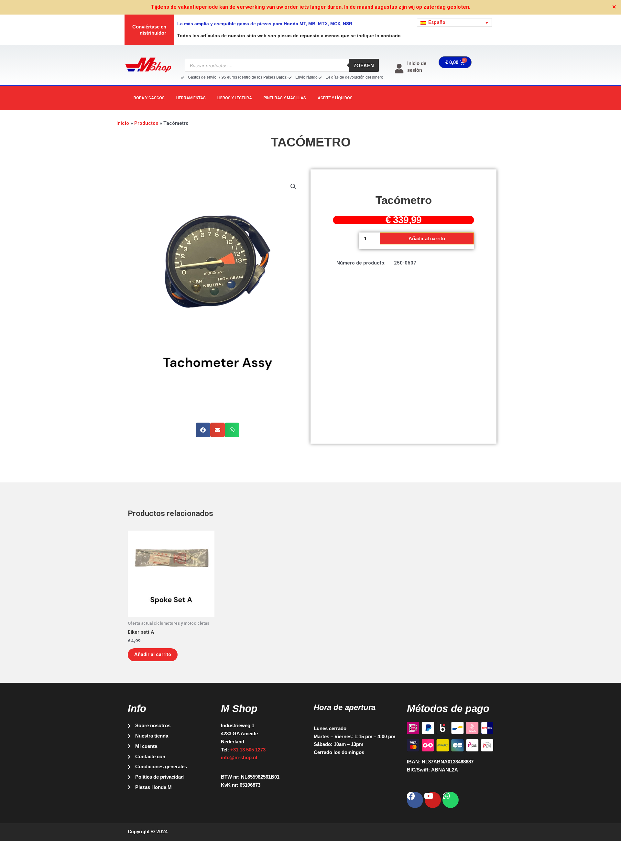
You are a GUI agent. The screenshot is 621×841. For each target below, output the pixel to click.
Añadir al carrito (427, 238)
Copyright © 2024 (148, 832)
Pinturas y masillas (285, 98)
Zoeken (364, 65)
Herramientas (191, 98)
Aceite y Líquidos (335, 98)
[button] (293, 186)
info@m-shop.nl (239, 757)
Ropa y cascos (149, 98)
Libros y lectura (234, 98)
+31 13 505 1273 (248, 749)
